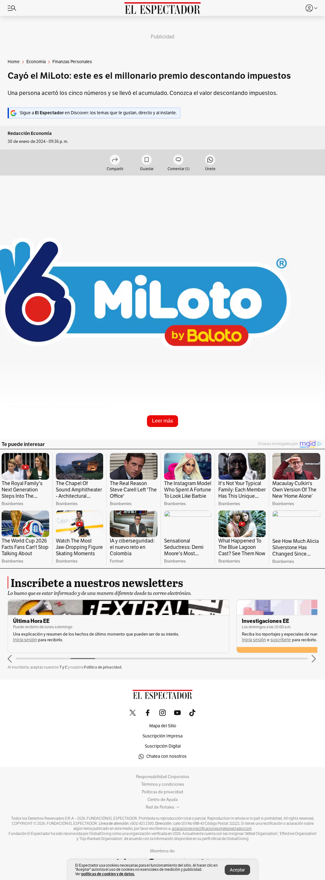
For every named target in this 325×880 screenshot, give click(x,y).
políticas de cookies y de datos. (108, 873)
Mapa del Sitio (162, 726)
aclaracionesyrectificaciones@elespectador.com (212, 828)
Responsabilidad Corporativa (162, 777)
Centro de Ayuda (163, 799)
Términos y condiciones (162, 784)
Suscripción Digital (163, 746)
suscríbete (280, 640)
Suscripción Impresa (162, 736)
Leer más (162, 420)
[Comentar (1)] (178, 160)
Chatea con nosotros (166, 756)
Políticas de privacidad (162, 792)
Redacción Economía (30, 133)
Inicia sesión (25, 640)
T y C (63, 667)
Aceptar (237, 870)
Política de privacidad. (103, 667)
